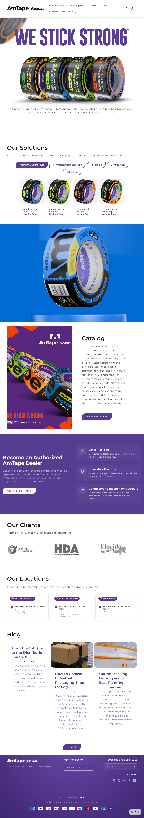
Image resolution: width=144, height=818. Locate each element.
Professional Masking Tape (67, 165)
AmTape (71, 798)
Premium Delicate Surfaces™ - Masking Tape (84, 211)
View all (72, 747)
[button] (58, 6)
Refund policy (90, 802)
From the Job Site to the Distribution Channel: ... (28, 652)
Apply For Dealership (19, 490)
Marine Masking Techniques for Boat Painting (113, 678)
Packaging (96, 165)
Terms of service (72, 802)
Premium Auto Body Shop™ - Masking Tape (109, 211)
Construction (118, 165)
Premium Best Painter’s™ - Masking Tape (30, 211)
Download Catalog (97, 416)
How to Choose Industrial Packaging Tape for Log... (69, 680)
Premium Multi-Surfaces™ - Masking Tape (57, 211)
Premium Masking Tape (31, 165)
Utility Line (72, 172)
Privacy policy (54, 802)
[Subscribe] (134, 766)
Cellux (82, 798)
